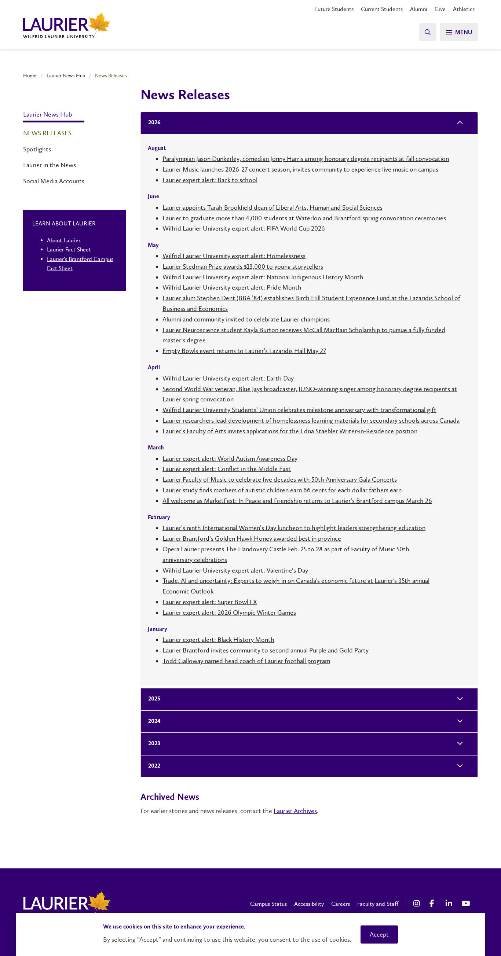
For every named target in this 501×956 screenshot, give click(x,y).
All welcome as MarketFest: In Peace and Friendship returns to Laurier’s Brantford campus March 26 (297, 501)
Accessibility (309, 903)
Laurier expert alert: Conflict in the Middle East (226, 469)
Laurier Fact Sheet (69, 249)
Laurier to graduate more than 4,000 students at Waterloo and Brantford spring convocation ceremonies (304, 218)
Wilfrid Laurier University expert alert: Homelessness (234, 256)
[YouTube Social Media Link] (466, 903)
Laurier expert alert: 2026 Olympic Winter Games (229, 612)
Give (440, 8)
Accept (379, 934)
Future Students (334, 8)
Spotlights (37, 149)
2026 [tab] (154, 123)
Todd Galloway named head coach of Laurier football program (246, 661)
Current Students (382, 8)
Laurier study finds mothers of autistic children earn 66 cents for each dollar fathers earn (282, 490)
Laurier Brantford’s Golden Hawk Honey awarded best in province (251, 538)
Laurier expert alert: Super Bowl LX (209, 602)
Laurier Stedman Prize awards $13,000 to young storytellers (242, 266)
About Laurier (63, 240)
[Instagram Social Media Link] (417, 903)
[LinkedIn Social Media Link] (450, 903)
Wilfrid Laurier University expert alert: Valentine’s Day (235, 570)
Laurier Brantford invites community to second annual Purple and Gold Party (265, 650)
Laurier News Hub (66, 75)
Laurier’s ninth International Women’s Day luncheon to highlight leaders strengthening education (293, 528)
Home (29, 75)
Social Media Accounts (53, 181)
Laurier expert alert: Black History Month (218, 640)
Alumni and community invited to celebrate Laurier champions (246, 319)
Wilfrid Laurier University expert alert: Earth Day (228, 378)
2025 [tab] (154, 699)
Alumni (418, 8)
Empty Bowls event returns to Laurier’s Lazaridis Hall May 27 (244, 351)
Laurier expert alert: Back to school (209, 180)
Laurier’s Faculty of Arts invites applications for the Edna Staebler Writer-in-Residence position (289, 431)
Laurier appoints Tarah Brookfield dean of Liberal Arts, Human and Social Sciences (272, 207)
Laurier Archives (295, 811)
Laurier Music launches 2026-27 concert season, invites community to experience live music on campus (300, 169)
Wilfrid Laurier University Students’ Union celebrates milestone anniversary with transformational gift (299, 410)
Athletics (464, 8)
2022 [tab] (154, 766)
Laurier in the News (49, 165)
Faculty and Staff (377, 903)
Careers (340, 903)
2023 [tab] (154, 744)
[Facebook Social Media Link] (433, 903)
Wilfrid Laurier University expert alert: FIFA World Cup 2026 (243, 228)
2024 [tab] (154, 721)
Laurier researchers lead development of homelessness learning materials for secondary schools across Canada (311, 420)
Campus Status (268, 903)
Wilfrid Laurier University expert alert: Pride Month (231, 287)
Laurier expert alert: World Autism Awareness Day (229, 459)
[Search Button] (427, 32)
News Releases (47, 133)
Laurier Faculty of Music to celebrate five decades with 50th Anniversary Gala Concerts (279, 479)
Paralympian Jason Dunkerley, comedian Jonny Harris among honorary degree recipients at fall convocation (305, 159)
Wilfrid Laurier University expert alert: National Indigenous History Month (262, 277)
